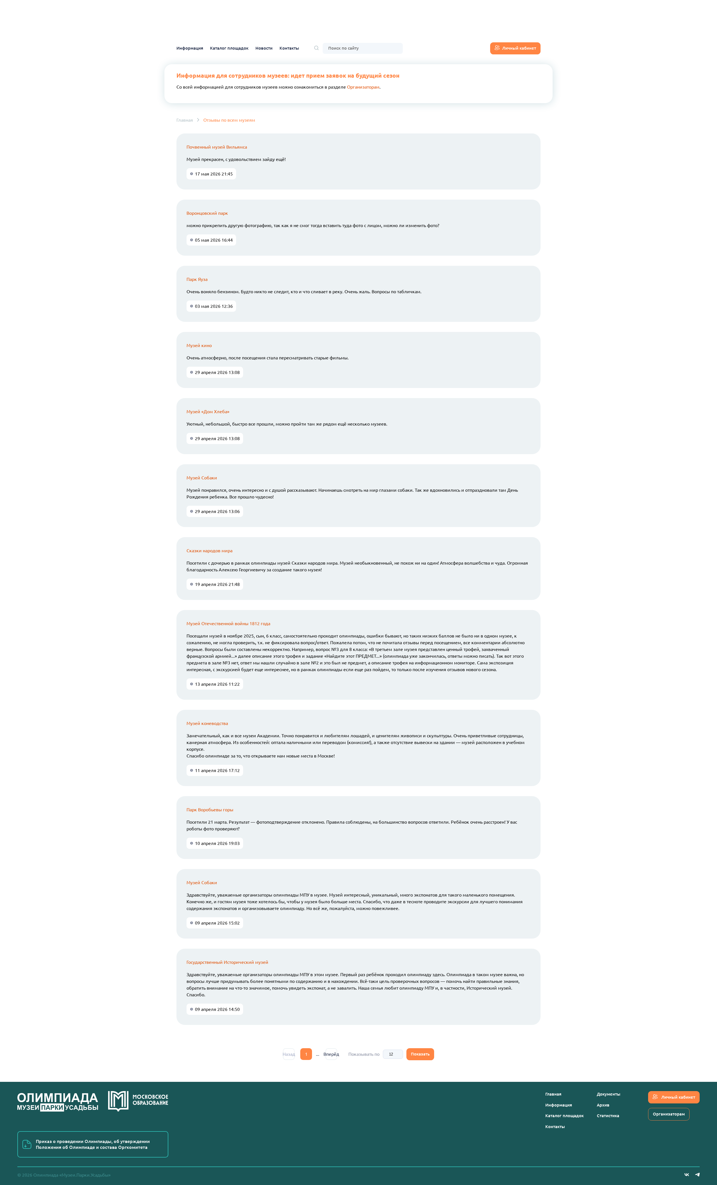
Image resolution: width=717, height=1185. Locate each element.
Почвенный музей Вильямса (217, 146)
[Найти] (316, 48)
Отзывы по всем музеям (229, 120)
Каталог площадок (229, 48)
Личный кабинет (519, 48)
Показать (420, 1054)
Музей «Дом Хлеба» (208, 411)
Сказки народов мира (209, 550)
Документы (608, 1094)
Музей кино (199, 345)
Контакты (289, 48)
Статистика (608, 1115)
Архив (603, 1105)
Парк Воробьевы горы (210, 809)
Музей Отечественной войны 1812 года (228, 623)
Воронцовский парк (207, 213)
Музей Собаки (202, 477)
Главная (184, 120)
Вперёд (331, 1054)
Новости (264, 48)
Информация (189, 48)
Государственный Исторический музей (227, 962)
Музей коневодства (207, 723)
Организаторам (363, 86)
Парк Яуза (197, 279)
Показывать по (364, 1054)
